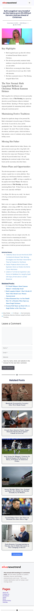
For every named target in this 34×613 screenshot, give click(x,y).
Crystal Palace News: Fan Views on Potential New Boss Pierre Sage (17, 518)
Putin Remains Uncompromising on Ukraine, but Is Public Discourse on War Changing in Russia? (17, 546)
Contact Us (6, 594)
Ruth (28, 315)
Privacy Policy (7, 600)
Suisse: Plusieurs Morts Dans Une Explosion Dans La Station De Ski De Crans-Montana (18, 267)
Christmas (6, 315)
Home (4, 597)
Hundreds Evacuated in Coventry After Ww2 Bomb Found (17, 404)
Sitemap (5, 602)
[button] (17, 554)
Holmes (17, 315)
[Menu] (29, 2)
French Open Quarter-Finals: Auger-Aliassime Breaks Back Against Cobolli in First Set (17, 431)
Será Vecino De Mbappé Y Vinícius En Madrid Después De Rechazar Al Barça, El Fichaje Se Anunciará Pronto (17, 459)
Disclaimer (6, 596)
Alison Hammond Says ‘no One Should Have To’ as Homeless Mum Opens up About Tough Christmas (17, 301)
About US (5, 592)
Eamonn (12, 315)
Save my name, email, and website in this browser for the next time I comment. (16, 362)
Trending (5, 317)
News (4, 599)
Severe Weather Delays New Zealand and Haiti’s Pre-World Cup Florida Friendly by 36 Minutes (17, 491)
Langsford (23, 315)
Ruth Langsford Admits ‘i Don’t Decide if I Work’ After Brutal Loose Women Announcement (19, 293)
